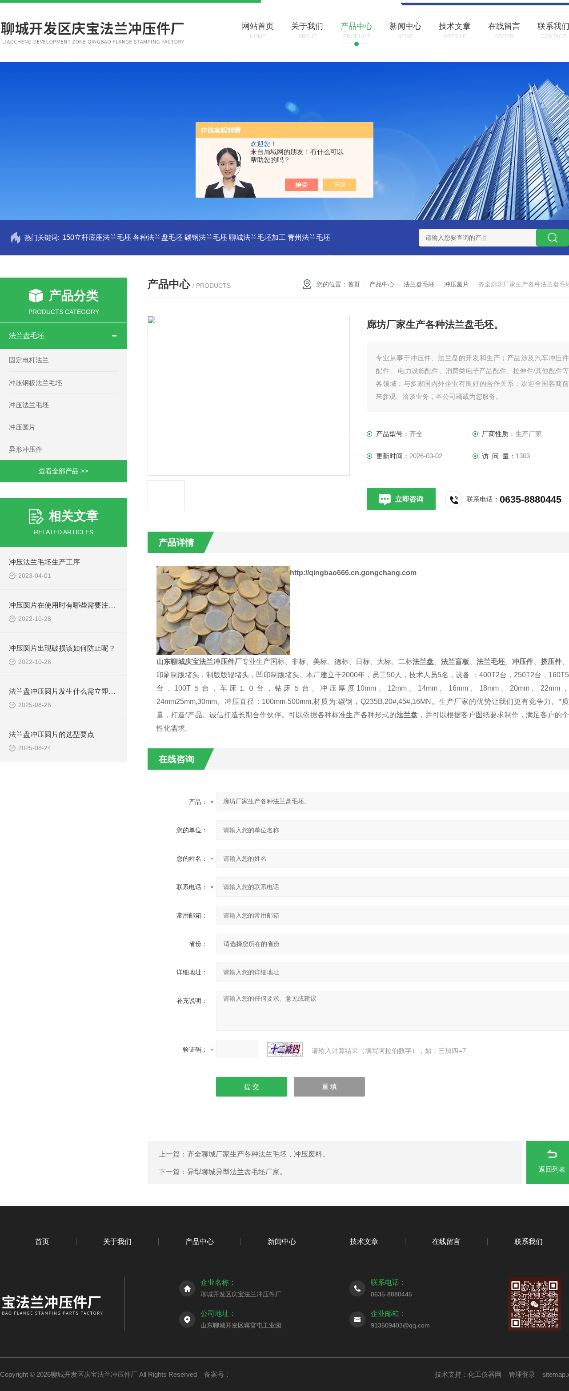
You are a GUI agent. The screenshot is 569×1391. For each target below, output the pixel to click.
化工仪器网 (484, 1374)
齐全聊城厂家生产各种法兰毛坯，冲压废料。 (258, 1154)
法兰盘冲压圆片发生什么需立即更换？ (69, 691)
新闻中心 (282, 1241)
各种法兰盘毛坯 (158, 237)
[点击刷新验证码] (285, 1049)
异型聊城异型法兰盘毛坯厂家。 (237, 1172)
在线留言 (446, 1241)
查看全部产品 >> (63, 471)
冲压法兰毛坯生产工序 (44, 562)
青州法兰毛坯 (309, 237)
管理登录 (522, 1374)
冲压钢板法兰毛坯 (35, 382)
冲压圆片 (22, 427)
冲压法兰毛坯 (29, 405)
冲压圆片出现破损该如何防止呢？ (62, 648)
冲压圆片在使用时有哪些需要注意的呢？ (73, 605)
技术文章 (364, 1241)
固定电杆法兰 (29, 360)
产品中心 (381, 284)
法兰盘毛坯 (26, 335)
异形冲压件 (25, 449)
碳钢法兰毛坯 (205, 237)
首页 (354, 284)
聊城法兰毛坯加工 (257, 237)
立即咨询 (409, 499)
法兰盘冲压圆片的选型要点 (51, 734)
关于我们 (117, 1241)
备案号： (217, 1374)
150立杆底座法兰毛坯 (96, 237)
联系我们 (528, 1241)
